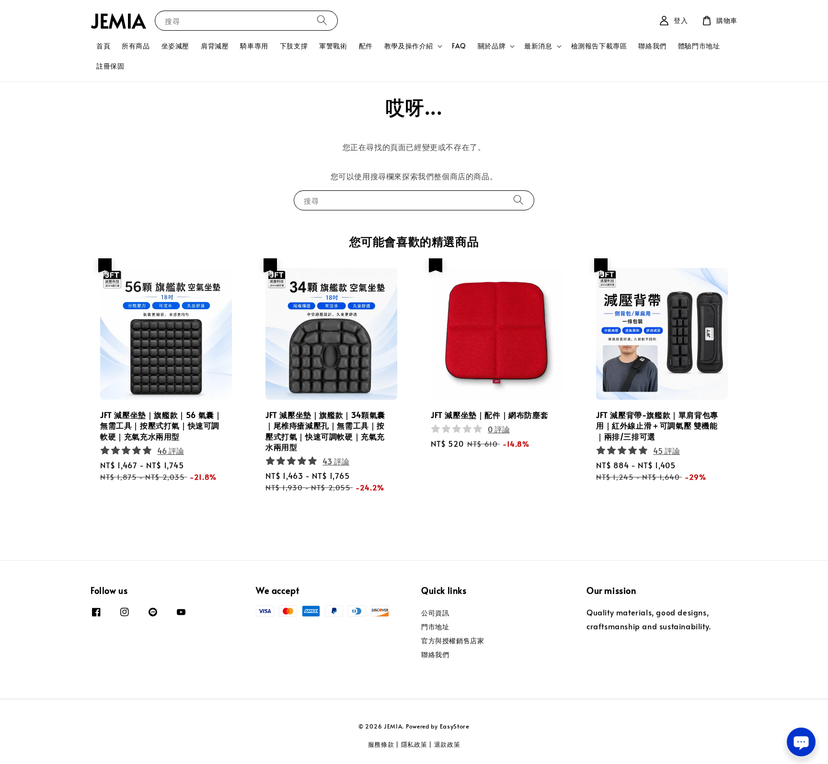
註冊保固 (110, 65)
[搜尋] (322, 20)
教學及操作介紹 (408, 46)
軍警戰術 (333, 45)
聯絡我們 (652, 45)
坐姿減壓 (175, 45)
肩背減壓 (215, 45)
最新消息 (538, 46)
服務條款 (381, 744)
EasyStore (455, 726)
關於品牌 (492, 46)
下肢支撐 (294, 45)
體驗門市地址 (699, 45)
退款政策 (447, 744)
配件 (366, 45)
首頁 (103, 45)
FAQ (459, 45)
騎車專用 (254, 45)
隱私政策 (414, 744)
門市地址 (435, 626)
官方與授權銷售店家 (452, 640)
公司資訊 (435, 613)
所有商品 (136, 45)
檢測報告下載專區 (599, 45)
